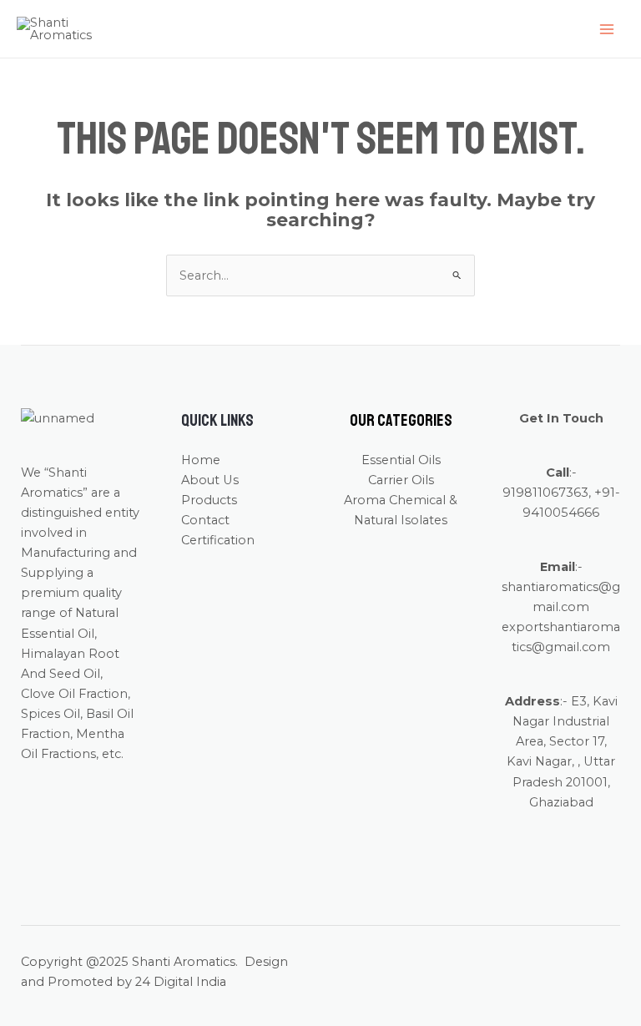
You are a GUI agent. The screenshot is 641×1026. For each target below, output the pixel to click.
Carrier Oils (401, 480)
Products (209, 500)
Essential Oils (401, 460)
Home (200, 460)
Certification (218, 540)
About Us (210, 480)
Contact (205, 520)
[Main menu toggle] (606, 29)
